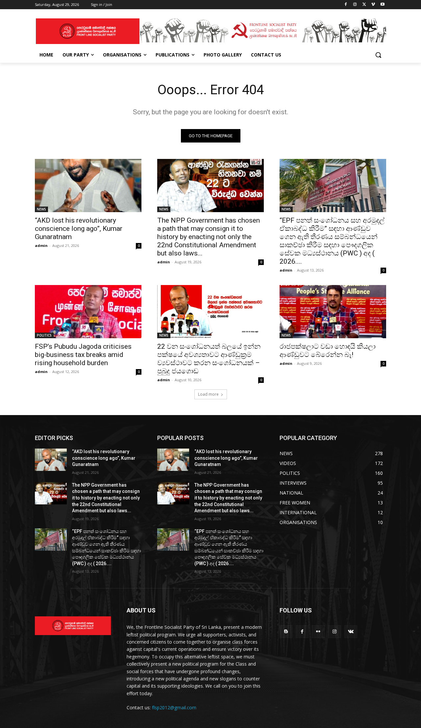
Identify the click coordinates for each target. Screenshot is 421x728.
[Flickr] (318, 631)
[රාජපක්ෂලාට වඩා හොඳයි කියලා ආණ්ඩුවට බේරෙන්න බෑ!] (333, 311)
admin (41, 245)
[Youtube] (382, 5)
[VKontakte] (350, 631)
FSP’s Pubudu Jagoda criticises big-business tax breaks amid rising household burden (83, 354)
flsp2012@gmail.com (174, 707)
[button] (378, 55)
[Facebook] (346, 5)
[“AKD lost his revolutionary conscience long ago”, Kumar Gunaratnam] (88, 185)
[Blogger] (286, 631)
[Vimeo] (373, 5)
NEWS (41, 209)
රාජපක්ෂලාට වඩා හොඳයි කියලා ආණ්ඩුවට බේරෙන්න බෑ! (328, 350)
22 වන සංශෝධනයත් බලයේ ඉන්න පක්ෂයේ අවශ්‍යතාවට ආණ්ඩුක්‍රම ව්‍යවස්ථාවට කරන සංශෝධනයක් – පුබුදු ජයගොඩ (208, 358)
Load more (208, 394)
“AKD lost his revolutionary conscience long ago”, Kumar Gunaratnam (78, 228)
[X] (364, 5)
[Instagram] (355, 5)
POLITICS (44, 335)
